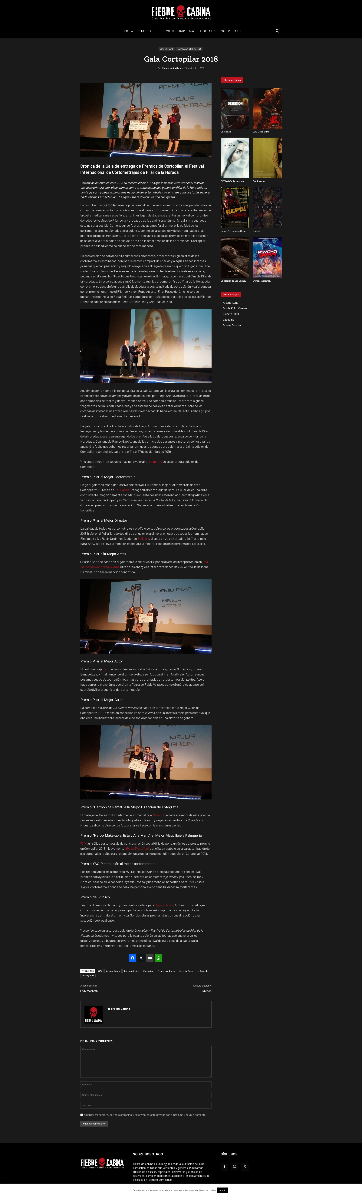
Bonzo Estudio (232, 325)
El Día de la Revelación (232, 181)
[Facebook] (224, 1167)
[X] (244, 1167)
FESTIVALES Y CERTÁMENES (189, 49)
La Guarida (122, 490)
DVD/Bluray (186, 31)
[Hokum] (267, 207)
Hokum (257, 230)
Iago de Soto (186, 971)
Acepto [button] (222, 1190)
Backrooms (259, 181)
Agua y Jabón (113, 971)
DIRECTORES (147, 31)
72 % (83, 843)
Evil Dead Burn (261, 131)
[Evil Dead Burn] (267, 108)
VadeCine (228, 319)
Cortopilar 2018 (166, 49)
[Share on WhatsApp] (158, 958)
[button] (277, 31)
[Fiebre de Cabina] (181, 12)
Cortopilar (148, 971)
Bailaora (143, 538)
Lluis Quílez (88, 975)
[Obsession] (235, 108)
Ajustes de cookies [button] (207, 1190)
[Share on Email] (149, 958)
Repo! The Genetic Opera (233, 230)
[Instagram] (234, 1166)
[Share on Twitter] (141, 958)
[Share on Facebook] (132, 958)
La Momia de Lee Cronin (233, 280)
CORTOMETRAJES (230, 31)
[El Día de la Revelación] (235, 158)
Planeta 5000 (231, 314)
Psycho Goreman (262, 280)
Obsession (226, 131)
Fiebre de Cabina (171, 68)
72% (100, 971)
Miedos (207, 991)
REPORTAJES (207, 31)
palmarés (155, 461)
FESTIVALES (167, 31)
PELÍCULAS (127, 31)
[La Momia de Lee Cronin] (235, 257)
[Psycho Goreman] (267, 257)
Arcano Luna (230, 302)
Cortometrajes (131, 971)
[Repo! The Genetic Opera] (235, 207)
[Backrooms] (267, 158)
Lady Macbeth (89, 991)
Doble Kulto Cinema (235, 308)
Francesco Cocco (166, 971)
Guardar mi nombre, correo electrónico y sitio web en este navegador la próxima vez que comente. (145, 1114)
